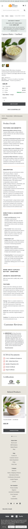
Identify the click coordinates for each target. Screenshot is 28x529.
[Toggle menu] (2, 5)
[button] (24, 10)
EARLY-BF (17, 1)
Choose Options (14, 430)
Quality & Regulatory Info (12, 364)
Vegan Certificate (10, 369)
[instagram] (11, 503)
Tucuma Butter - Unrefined (10, 419)
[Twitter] (8, 503)
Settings (4, 527)
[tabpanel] (14, 414)
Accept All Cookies (21, 527)
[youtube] (17, 503)
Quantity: (5, 97)
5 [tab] (16, 436)
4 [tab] (15, 436)
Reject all (11, 527)
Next (25, 415)
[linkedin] (20, 503)
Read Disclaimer (9, 347)
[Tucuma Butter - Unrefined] (14, 407)
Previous (2, 415)
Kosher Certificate (10, 366)
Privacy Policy (12, 524)
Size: (6, 86)
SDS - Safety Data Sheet (12, 361)
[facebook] (14, 503)
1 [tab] (11, 436)
